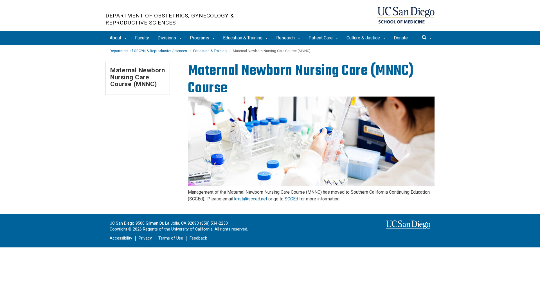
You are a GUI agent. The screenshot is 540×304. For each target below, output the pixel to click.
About (116, 38)
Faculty (142, 38)
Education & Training (243, 38)
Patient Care (321, 38)
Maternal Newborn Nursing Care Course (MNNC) (137, 77)
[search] (427, 38)
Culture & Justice (363, 38)
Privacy (145, 238)
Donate (401, 38)
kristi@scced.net (250, 199)
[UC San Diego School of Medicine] (406, 15)
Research (286, 38)
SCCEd (291, 199)
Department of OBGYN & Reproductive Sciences (148, 51)
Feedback (198, 238)
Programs (200, 38)
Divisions (167, 38)
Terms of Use (170, 238)
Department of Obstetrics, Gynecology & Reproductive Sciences (169, 19)
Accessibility (121, 238)
